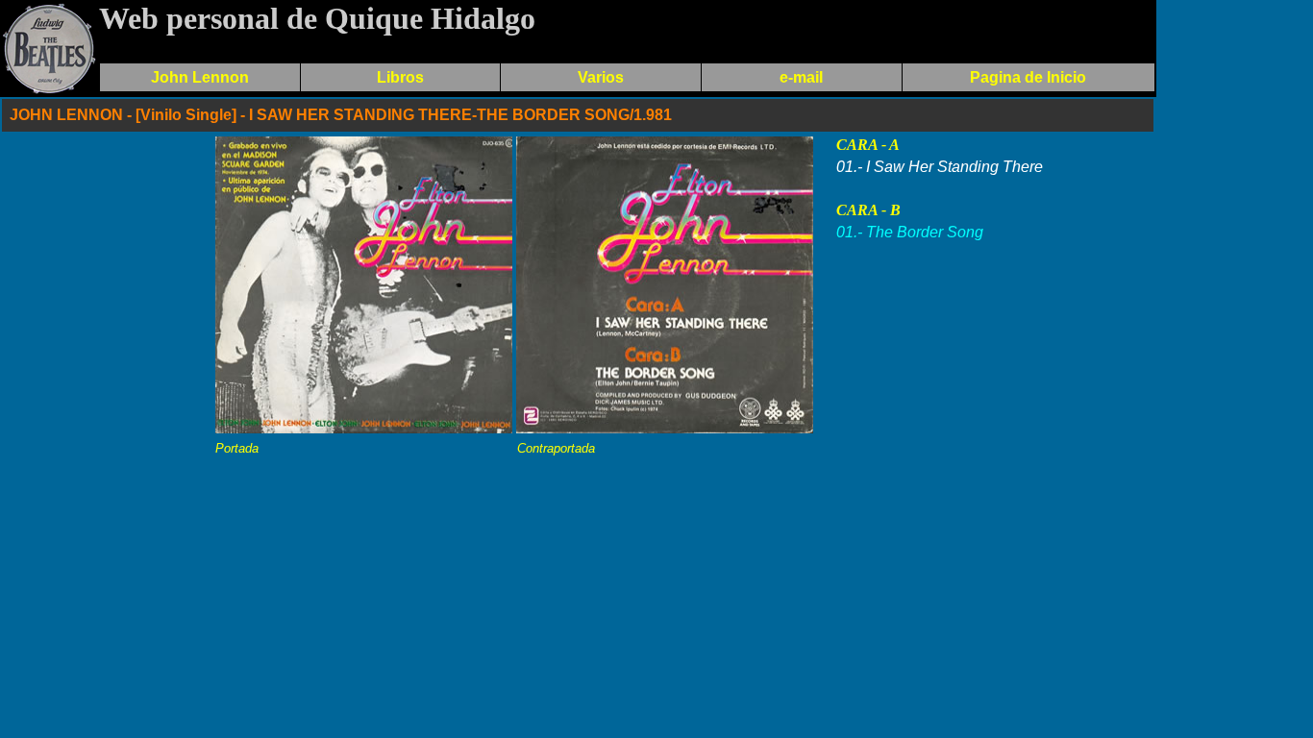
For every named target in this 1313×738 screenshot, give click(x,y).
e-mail (801, 77)
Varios (601, 77)
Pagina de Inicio (1028, 77)
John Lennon (200, 77)
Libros (400, 77)
